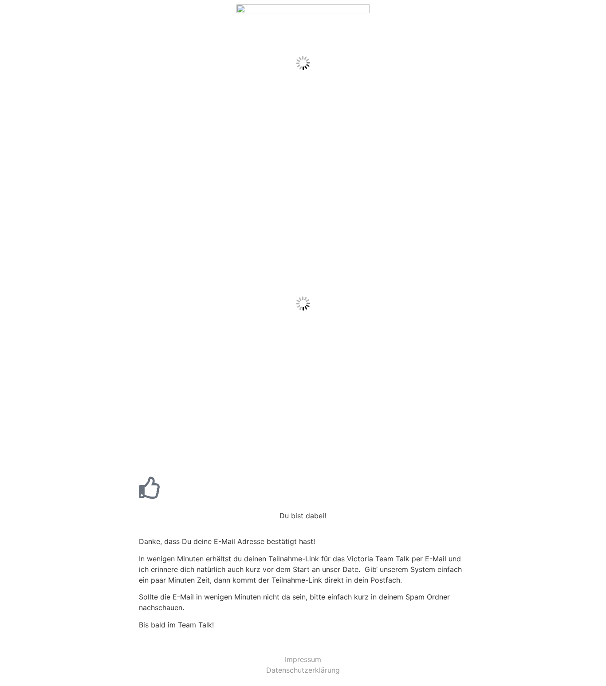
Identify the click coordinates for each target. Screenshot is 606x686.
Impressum (303, 659)
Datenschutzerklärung (303, 670)
